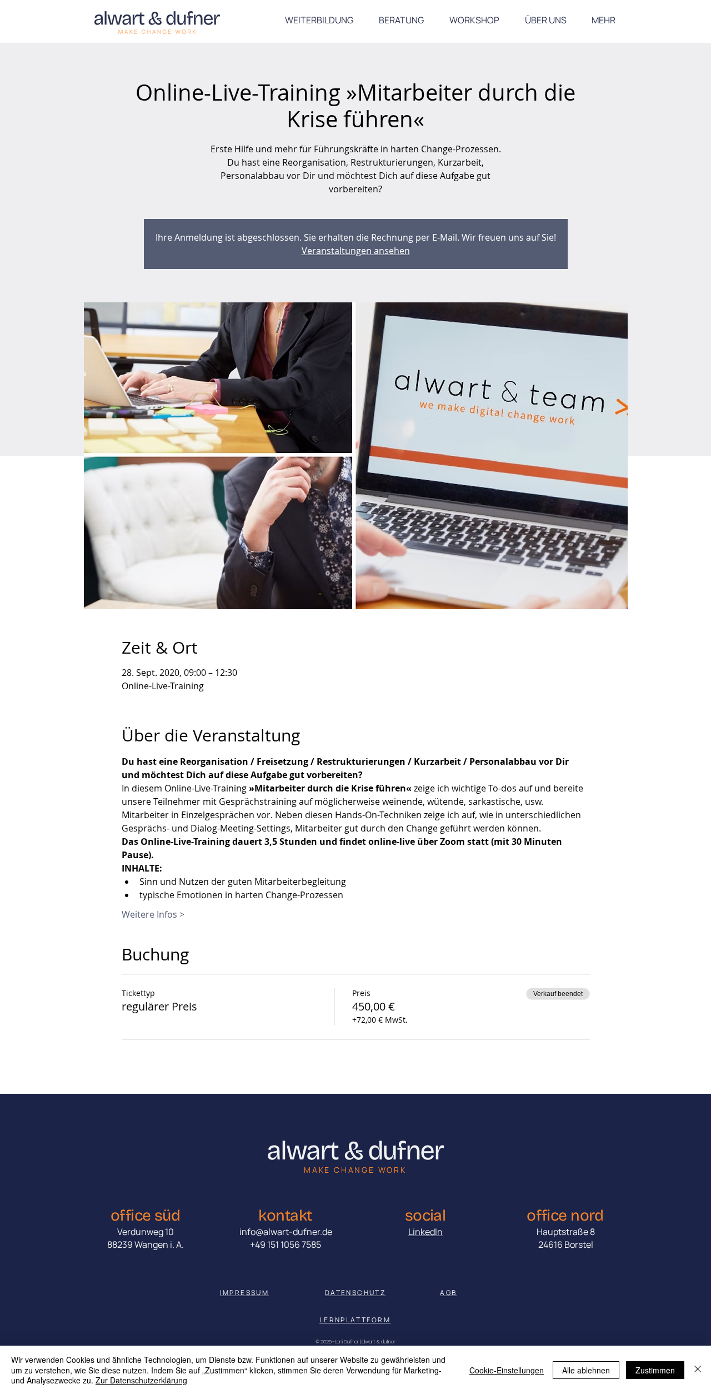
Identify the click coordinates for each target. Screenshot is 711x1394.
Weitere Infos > (153, 914)
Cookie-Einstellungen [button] (506, 1370)
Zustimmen (655, 1370)
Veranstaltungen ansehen (356, 251)
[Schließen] (697, 1370)
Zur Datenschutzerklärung (141, 1380)
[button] (603, 20)
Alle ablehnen (586, 1370)
